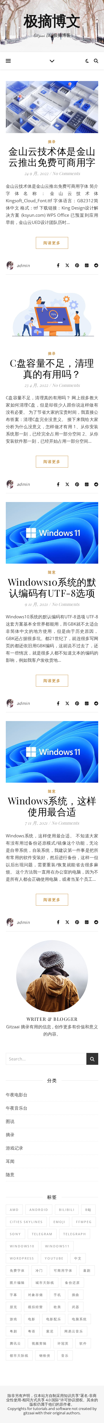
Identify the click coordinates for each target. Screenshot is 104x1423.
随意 (52, 572)
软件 (83, 1343)
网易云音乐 (73, 1331)
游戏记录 (14, 1148)
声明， (28, 1395)
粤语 (32, 1331)
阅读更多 (52, 242)
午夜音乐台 (16, 1108)
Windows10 (22, 1246)
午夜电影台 (16, 1094)
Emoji (59, 1222)
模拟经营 (35, 1307)
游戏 (13, 1319)
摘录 (52, 141)
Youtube (54, 1258)
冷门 (39, 1270)
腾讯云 (15, 1343)
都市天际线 (19, 1355)
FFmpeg (84, 1222)
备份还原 (72, 1282)
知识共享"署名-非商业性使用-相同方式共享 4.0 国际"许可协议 (51, 1397)
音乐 (65, 1355)
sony (15, 1234)
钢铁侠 (45, 1355)
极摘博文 (52, 21)
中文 (78, 1258)
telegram (42, 1234)
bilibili (67, 1209)
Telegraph (74, 1234)
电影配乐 (53, 1319)
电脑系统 (79, 1319)
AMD (14, 1209)
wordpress (22, 1258)
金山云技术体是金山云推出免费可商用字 (52, 156)
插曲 (75, 1295)
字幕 (13, 1295)
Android (38, 1209)
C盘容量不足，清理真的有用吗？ (52, 368)
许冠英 (63, 1343)
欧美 (57, 1307)
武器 (75, 1307)
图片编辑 (17, 1282)
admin (23, 265)
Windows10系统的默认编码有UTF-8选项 (52, 587)
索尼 (50, 1331)
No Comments (66, 173)
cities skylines (26, 1222)
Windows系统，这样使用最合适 (52, 806)
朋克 (13, 1307)
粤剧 (13, 1331)
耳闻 (10, 1161)
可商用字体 (63, 1270)
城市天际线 (45, 1282)
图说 (10, 1121)
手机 (57, 1295)
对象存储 (35, 1295)
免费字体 (17, 1270)
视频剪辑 (39, 1343)
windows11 (57, 1246)
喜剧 (87, 1270)
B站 (88, 1209)
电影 (32, 1319)
